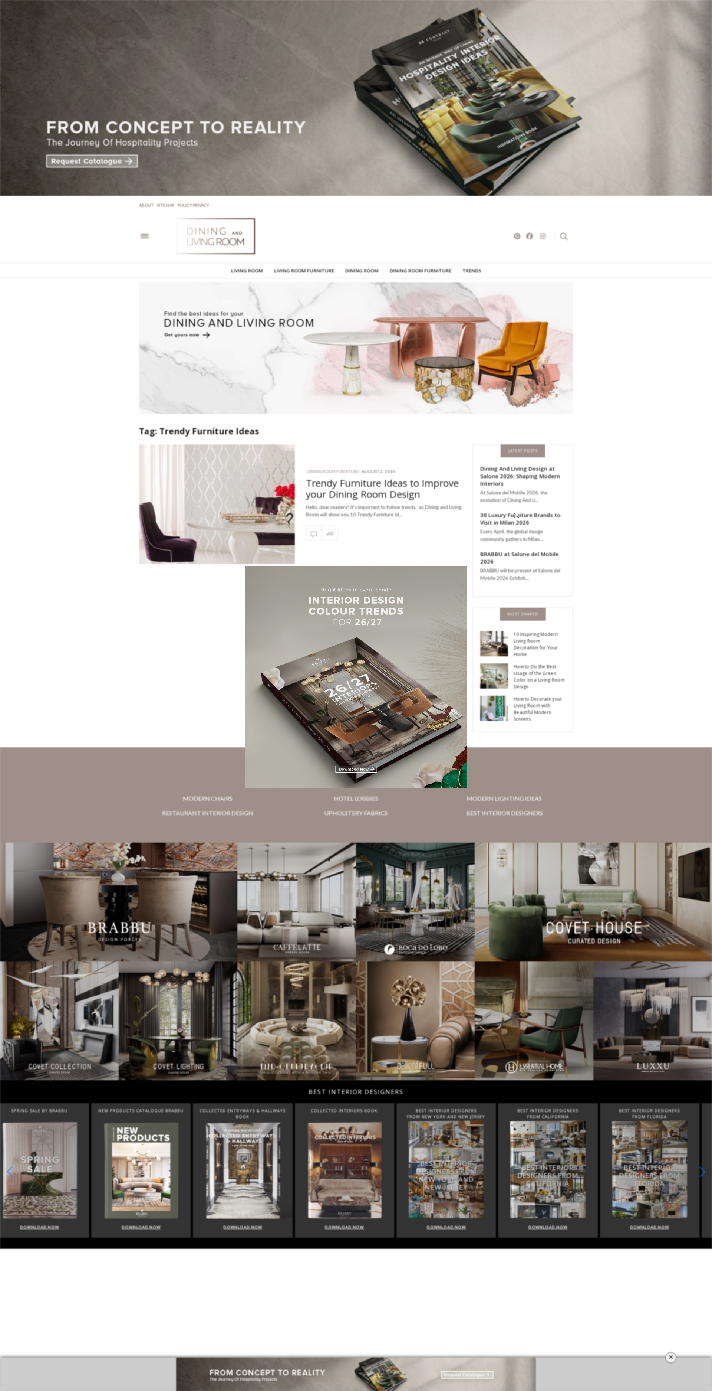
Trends (471, 270)
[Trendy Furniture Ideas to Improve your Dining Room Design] (217, 504)
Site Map (165, 205)
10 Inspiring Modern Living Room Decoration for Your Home (536, 644)
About (146, 205)
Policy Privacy (193, 205)
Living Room (247, 270)
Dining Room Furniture (420, 270)
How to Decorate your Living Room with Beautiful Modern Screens (538, 709)
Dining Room (362, 270)
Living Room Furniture (304, 270)
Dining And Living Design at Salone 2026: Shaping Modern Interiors (520, 476)
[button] (702, 1172)
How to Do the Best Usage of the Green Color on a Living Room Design (539, 676)
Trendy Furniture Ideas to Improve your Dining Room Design (382, 488)
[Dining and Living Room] (226, 236)
